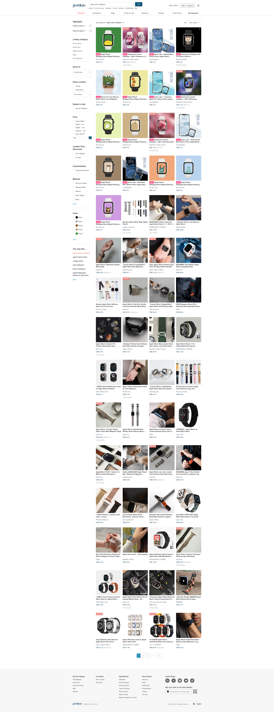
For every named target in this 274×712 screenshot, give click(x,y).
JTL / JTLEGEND (155, 645)
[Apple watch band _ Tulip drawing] (135, 540)
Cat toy (115, 8)
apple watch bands (80, 257)
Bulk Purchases (124, 682)
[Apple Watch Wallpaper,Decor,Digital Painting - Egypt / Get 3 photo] (108, 207)
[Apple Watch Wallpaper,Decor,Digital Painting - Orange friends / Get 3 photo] (135, 82)
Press (144, 682)
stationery (108, 8)
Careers (144, 691)
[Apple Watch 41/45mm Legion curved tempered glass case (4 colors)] (162, 415)
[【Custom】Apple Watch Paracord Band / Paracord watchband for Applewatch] (162, 582)
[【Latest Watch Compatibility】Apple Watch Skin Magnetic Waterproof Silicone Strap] (135, 250)
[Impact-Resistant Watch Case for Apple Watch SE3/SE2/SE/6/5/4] (162, 540)
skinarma (179, 270)
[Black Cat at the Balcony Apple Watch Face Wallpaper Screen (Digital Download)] (108, 82)
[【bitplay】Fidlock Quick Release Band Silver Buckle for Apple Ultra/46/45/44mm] (135, 329)
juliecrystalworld (128, 520)
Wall (74, 688)
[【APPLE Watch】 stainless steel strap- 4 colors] (108, 500)
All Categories (77, 679)
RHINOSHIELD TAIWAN (157, 227)
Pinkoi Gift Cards (78, 685)
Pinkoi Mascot (146, 688)
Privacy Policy (123, 691)
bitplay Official (180, 227)
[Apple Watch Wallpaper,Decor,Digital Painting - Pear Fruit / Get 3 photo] (135, 125)
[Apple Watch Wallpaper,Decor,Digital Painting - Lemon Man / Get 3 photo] (108, 40)
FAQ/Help (122, 679)
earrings (121, 8)
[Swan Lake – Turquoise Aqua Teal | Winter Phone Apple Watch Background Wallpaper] (162, 82)
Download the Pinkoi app (179, 692)
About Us (145, 679)
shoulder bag (129, 8)
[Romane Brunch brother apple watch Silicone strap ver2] (188, 372)
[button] (90, 137)
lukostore (99, 270)
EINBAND (179, 602)
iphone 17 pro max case (96, 8)
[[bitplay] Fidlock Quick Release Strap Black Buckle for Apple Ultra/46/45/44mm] (162, 500)
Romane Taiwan (101, 309)
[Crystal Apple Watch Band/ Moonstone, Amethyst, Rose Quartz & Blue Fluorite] (135, 500)
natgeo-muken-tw (129, 227)
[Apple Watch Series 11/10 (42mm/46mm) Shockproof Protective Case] (188, 329)
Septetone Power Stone (131, 59)
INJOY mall (126, 392)
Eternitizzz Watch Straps (157, 349)
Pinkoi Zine (76, 682)
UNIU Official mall (102, 392)
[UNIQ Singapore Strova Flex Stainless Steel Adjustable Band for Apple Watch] (188, 290)
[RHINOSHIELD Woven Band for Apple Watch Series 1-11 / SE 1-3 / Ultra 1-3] (162, 207)
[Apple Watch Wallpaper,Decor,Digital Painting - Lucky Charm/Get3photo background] (188, 168)
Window (75, 691)
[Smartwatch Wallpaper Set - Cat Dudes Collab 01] (188, 40)
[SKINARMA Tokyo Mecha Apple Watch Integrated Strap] (188, 250)
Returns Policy (123, 694)
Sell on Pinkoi (173, 5)
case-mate (179, 434)
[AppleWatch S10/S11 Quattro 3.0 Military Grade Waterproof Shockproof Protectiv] (108, 457)
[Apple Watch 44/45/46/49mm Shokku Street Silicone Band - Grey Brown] (135, 415)
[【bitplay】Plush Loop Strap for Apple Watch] (188, 207)
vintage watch (78, 261)
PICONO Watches (102, 520)
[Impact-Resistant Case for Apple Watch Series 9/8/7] (135, 625)
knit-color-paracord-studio (158, 602)
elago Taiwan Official (156, 270)
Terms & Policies (124, 688)
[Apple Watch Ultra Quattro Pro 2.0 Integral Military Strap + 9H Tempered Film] (135, 582)
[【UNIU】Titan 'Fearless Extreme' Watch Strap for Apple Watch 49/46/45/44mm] (108, 582)
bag (136, 8)
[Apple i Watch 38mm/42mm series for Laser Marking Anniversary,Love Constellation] (135, 372)
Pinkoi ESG (145, 685)
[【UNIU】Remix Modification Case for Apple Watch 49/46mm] (108, 372)
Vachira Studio (101, 102)
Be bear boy (100, 59)
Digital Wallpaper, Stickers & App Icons (81, 274)
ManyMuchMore (181, 59)
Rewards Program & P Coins (128, 697)
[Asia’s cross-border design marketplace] (79, 5)
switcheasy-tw (127, 270)
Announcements (124, 685)
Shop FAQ (99, 682)
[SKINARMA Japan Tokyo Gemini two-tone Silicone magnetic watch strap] (188, 457)
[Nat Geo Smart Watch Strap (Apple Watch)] (135, 207)
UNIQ (178, 309)
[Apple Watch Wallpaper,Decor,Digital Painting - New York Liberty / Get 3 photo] (162, 168)
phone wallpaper (79, 269)
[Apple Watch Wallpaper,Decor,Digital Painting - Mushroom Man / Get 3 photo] (108, 168)
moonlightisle (153, 59)
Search (138, 4)
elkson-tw (99, 349)
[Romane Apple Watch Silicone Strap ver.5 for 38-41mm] (108, 290)
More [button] (74, 204)
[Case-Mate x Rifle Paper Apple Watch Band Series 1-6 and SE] (188, 500)
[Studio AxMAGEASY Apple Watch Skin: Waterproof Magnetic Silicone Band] (135, 457)
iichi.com (145, 694)
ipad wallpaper (78, 265)
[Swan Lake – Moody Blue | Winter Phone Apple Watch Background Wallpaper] (162, 40)
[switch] (82, 25)
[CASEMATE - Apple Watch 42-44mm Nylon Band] (188, 415)
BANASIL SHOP (128, 559)
